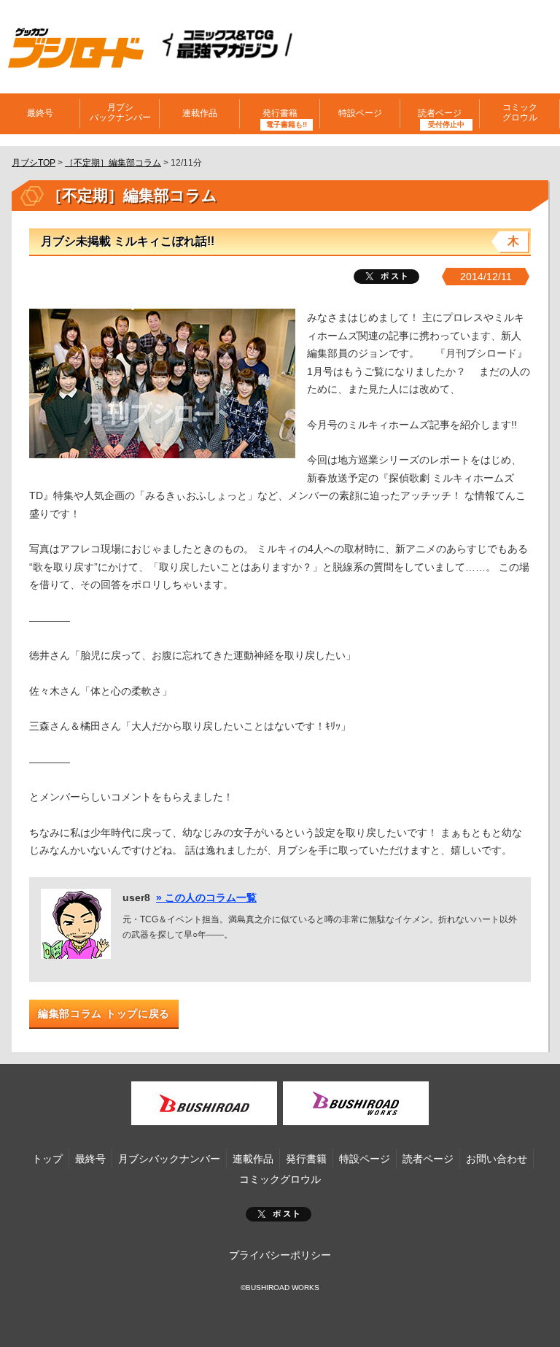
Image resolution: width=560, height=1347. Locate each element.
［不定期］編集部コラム (113, 163)
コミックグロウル (519, 112)
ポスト (278, 1214)
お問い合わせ (496, 1159)
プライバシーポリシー (280, 1255)
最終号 (40, 113)
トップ (47, 1159)
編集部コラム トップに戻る (104, 1013)
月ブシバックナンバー (120, 112)
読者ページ (428, 1159)
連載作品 (199, 113)
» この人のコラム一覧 (206, 897)
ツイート (386, 276)
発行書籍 (280, 113)
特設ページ (360, 113)
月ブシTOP (33, 163)
